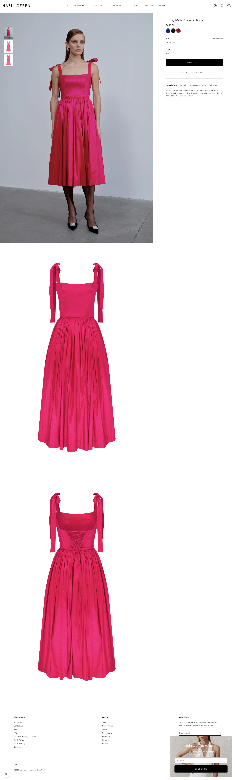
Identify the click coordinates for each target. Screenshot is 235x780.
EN (16, 764)
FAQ (15, 733)
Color (168, 49)
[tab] (172, 85)
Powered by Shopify (34, 770)
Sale (68, 6)
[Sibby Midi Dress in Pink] (8, 32)
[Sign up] (220, 733)
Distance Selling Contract (25, 736)
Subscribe (201, 769)
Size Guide (218, 38)
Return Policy (19, 743)
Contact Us (18, 726)
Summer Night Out (119, 6)
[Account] (217, 5)
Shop (135, 6)
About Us (18, 722)
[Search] (222, 6)
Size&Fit (183, 85)
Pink (168, 53)
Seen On (17, 729)
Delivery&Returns (197, 85)
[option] (8, 33)
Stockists (17, 747)
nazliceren (23, 770)
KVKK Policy (19, 740)
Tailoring (213, 85)
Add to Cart (194, 63)
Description (171, 85)
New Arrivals (80, 6)
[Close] (228, 739)
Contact (162, 6)
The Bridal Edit (99, 6)
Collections (148, 6)
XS (167, 42)
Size (194, 38)
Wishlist (105, 743)
